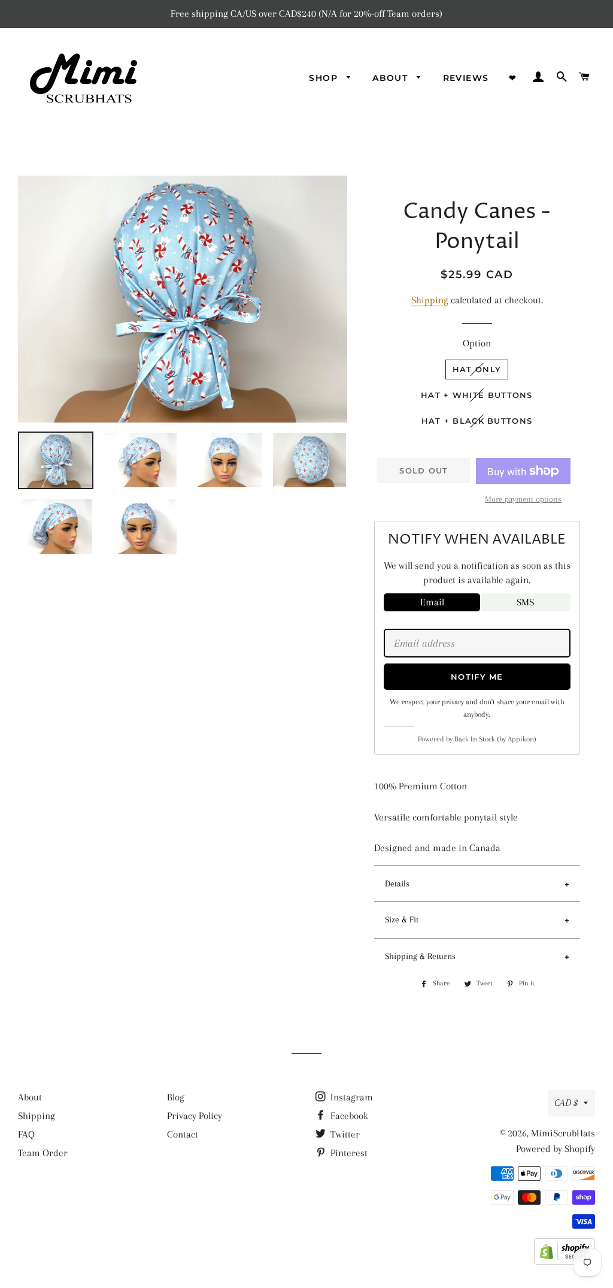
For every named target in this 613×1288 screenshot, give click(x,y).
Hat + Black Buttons (477, 421)
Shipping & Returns (420, 956)
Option (477, 343)
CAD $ (566, 1102)
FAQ (26, 1134)
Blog (175, 1097)
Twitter (344, 1134)
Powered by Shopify (555, 1148)
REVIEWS (466, 78)
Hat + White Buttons (477, 395)
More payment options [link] (523, 498)
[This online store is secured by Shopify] (564, 1261)
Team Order (43, 1153)
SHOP (325, 78)
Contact (182, 1134)
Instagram (350, 1097)
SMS (525, 602)
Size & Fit (401, 919)
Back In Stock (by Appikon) (495, 739)
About (30, 1097)
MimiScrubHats (563, 1133)
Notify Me (477, 676)
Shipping (429, 300)
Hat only (477, 369)
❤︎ (513, 78)
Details (397, 883)
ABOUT (391, 78)
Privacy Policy (194, 1115)
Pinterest (348, 1153)
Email (432, 602)
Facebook (348, 1115)
